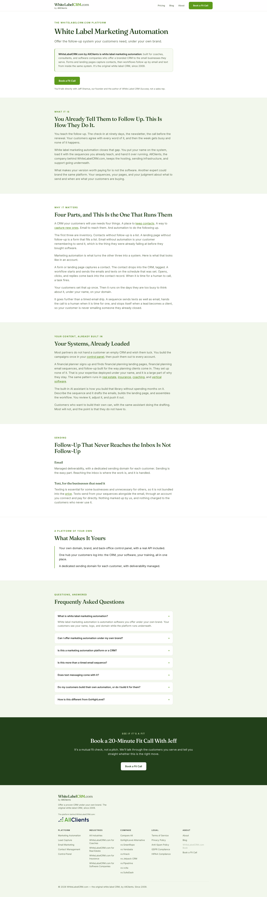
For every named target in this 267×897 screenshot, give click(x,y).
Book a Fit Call (200, 5)
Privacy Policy (159, 840)
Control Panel (65, 854)
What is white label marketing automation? (114, 616)
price (68, 493)
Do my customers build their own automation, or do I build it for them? (114, 687)
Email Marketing (66, 844)
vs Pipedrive (126, 863)
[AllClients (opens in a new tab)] (73, 819)
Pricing (161, 5)
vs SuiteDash (127, 872)
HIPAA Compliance (161, 854)
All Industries (95, 835)
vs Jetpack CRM (128, 858)
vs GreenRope (127, 844)
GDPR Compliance (161, 849)
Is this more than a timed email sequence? (114, 662)
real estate (109, 377)
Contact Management (69, 849)
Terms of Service (160, 835)
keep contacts (145, 223)
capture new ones (66, 227)
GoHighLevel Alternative (132, 840)
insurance (124, 377)
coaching (139, 377)
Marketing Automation (69, 835)
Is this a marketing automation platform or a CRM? (114, 650)
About (181, 5)
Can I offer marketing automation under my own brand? (114, 638)
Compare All (126, 835)
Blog (171, 5)
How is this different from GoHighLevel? (114, 699)
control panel (95, 356)
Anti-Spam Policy (160, 844)
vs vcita (124, 867)
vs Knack (125, 854)
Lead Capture (65, 840)
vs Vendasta (126, 849)
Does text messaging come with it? (114, 674)
